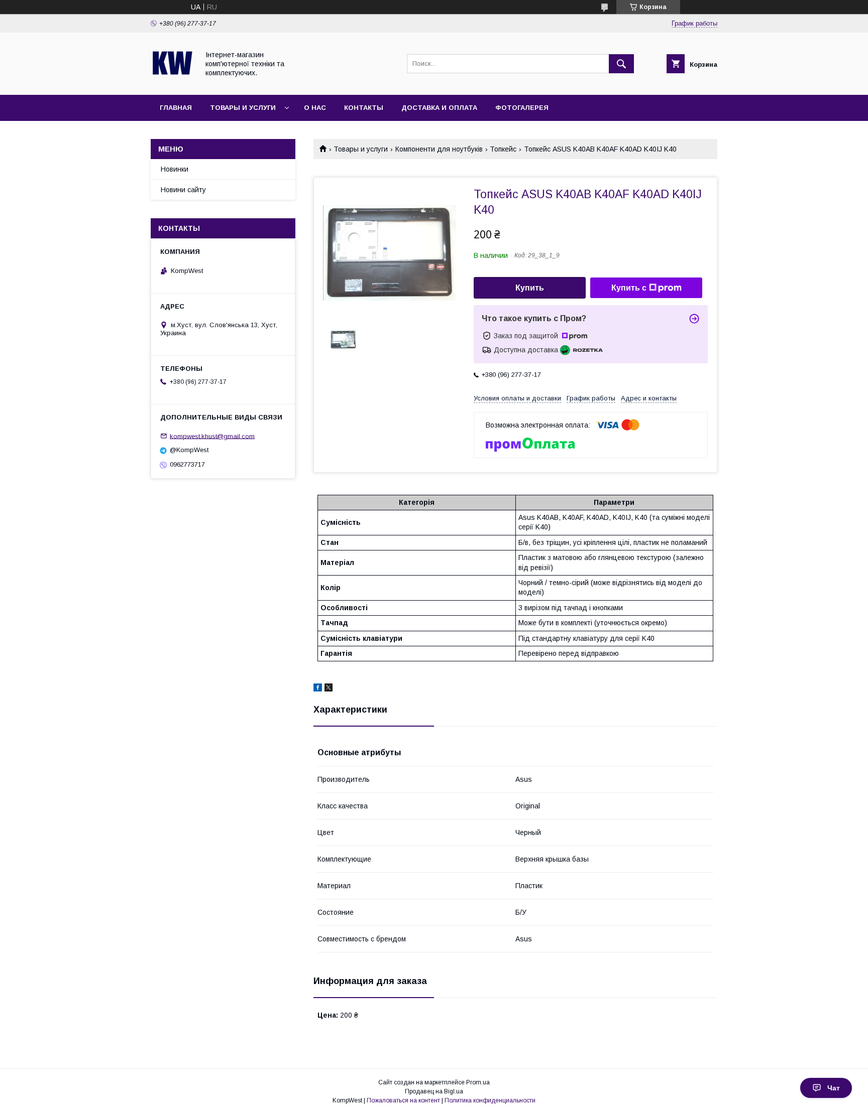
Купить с (628, 288)
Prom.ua (478, 1082)
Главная (176, 107)
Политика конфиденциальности (490, 1100)
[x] (328, 689)
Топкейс (503, 149)
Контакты (363, 107)
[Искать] (621, 63)
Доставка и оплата (439, 107)
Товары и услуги (243, 107)
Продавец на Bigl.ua (434, 1091)
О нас (315, 107)
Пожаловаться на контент (403, 1100)
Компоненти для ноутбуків (439, 149)
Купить (529, 288)
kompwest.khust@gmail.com (212, 436)
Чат (833, 1088)
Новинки (174, 169)
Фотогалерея (522, 107)
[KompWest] (172, 82)
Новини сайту (183, 190)
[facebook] (317, 689)
